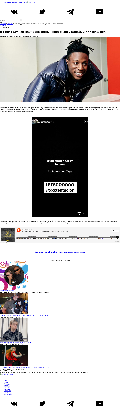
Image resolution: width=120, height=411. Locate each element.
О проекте (7, 391)
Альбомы (18, 2)
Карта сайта (8, 394)
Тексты (12, 2)
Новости (7, 2)
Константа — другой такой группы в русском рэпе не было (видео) (60, 252)
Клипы (24, 2)
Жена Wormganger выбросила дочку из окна (15, 342)
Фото (5, 381)
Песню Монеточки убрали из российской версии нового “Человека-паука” (25, 367)
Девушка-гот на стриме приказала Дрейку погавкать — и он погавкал (24, 315)
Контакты (7, 392)
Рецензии (7, 384)
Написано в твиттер (7, 291)
